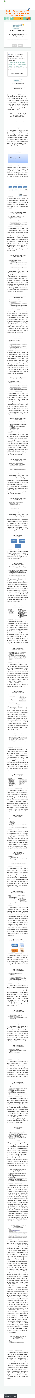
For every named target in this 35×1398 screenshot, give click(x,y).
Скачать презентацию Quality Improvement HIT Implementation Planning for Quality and (17, 64)
